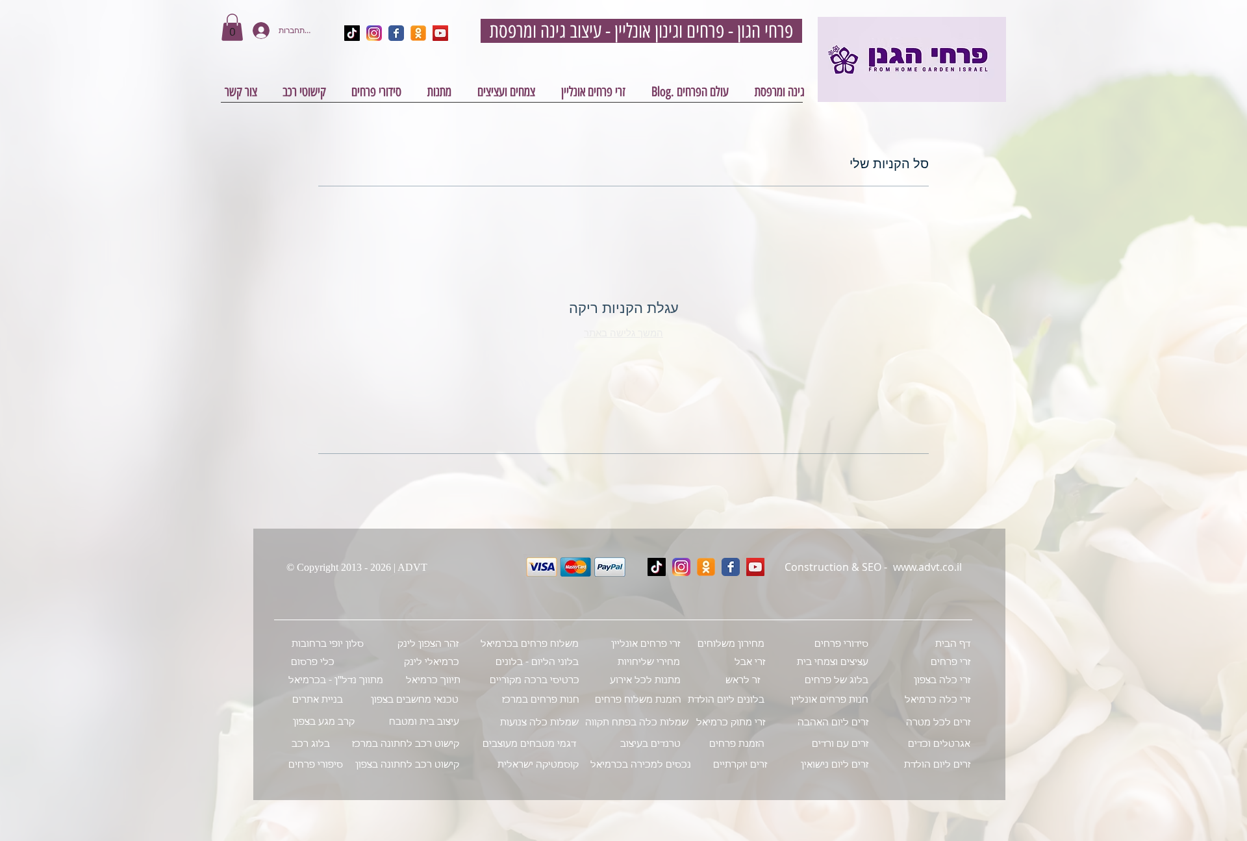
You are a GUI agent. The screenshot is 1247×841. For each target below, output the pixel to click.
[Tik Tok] (657, 567)
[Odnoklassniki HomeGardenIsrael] (418, 33)
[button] (232, 27)
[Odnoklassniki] (706, 567)
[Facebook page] (731, 567)
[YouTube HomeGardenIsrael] (440, 33)
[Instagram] (681, 567)
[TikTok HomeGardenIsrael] (352, 33)
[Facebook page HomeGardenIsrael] (396, 33)
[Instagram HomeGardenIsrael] (374, 33)
